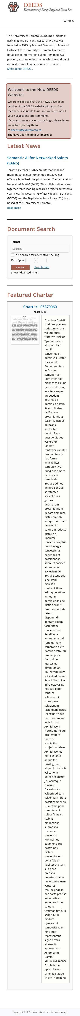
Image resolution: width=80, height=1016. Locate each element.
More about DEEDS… (20, 69)
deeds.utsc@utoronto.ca (26, 130)
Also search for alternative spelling (37, 255)
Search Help (41, 267)
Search (20, 267)
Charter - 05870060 (40, 306)
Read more (14, 208)
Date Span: (18, 260)
